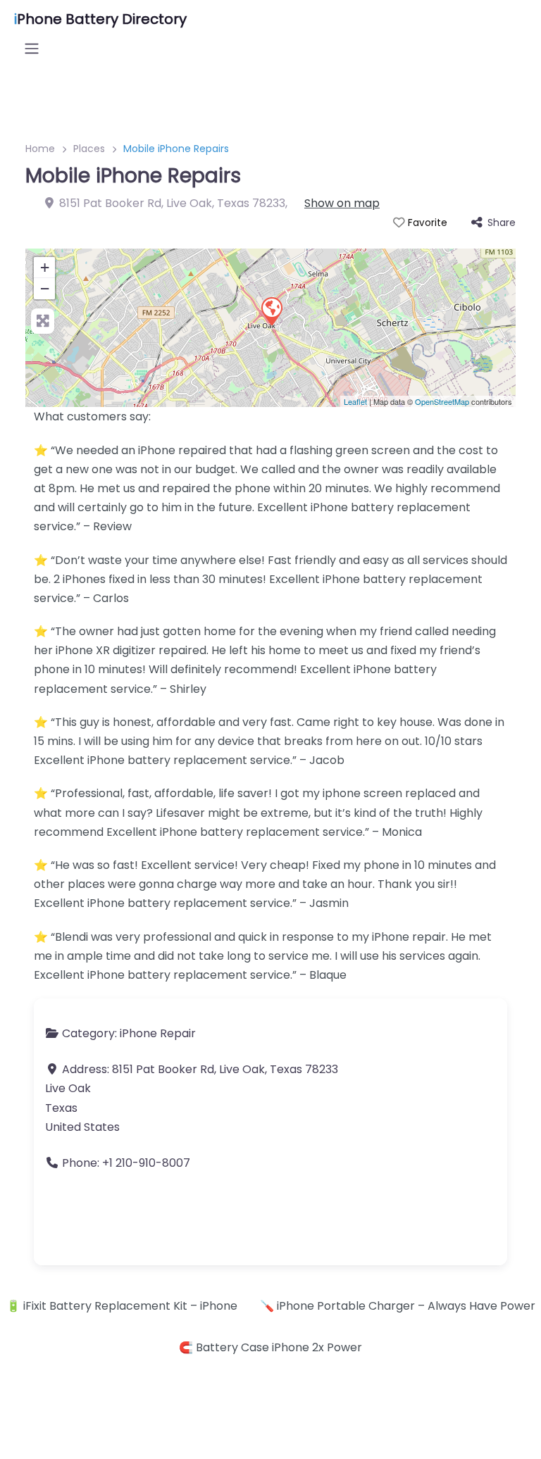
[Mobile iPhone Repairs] (271, 310)
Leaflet (355, 401)
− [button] (44, 288)
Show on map (342, 203)
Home (40, 149)
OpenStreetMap (442, 401)
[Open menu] (31, 48)
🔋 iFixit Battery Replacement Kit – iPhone (121, 1306)
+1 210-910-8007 (146, 1163)
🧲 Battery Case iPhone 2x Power (270, 1347)
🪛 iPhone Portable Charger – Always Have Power (397, 1306)
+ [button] (44, 267)
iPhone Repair (158, 1033)
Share (501, 222)
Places (89, 149)
